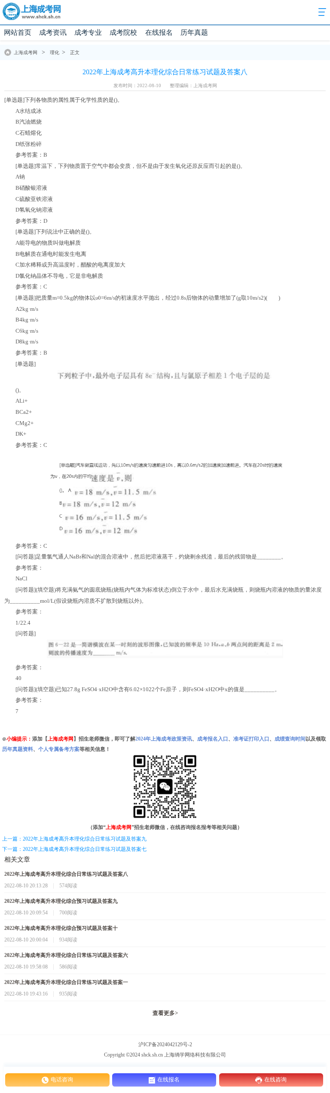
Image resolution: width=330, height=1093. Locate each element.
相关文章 (17, 859)
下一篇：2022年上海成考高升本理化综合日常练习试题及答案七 (74, 849)
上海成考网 (25, 52)
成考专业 (88, 32)
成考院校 (123, 32)
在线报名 (159, 32)
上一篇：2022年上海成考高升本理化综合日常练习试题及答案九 (74, 839)
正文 (74, 52)
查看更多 (165, 1013)
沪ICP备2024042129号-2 (165, 1044)
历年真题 (194, 32)
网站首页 (17, 32)
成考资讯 (53, 32)
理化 (54, 52)
